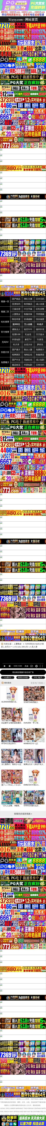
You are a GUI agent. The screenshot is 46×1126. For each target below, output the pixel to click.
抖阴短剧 (28, 365)
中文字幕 (28, 309)
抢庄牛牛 (28, 329)
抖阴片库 (5, 352)
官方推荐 (5, 332)
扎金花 (28, 334)
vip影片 (7, 677)
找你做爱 (40, 319)
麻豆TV (28, 339)
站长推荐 (5, 322)
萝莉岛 (40, 344)
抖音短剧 (16, 339)
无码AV (5, 342)
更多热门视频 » (38, 683)
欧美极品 (28, 304)
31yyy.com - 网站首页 (23, 19)
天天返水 (40, 334)
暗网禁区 (16, 355)
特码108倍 (23, 677)
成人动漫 (40, 304)
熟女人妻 (28, 350)
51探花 (40, 339)
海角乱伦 (28, 355)
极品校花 (16, 365)
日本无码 (40, 299)
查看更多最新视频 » (23, 814)
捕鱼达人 (16, 329)
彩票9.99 (16, 334)
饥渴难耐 (28, 319)
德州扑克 (40, 329)
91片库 (16, 344)
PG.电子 (38, 677)
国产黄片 (16, 350)
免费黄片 (40, 350)
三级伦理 (16, 309)
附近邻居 (16, 319)
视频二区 (5, 312)
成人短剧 (40, 360)
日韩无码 (40, 365)
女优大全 (28, 344)
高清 (26, 666)
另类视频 (40, 314)
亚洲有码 (16, 304)
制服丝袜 (28, 314)
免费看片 (5, 362)
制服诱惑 (40, 355)
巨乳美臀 (40, 309)
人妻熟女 (16, 314)
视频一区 (5, 301)
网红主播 (28, 299)
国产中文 (16, 360)
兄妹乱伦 (28, 360)
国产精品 (16, 299)
